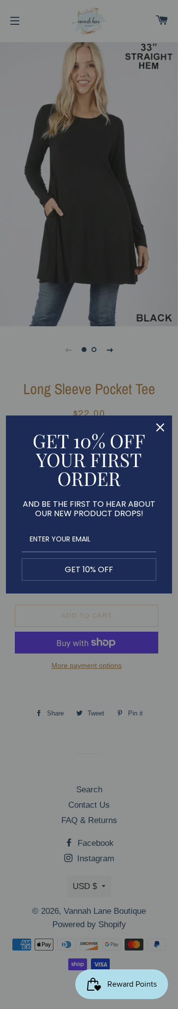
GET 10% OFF (89, 569)
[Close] (160, 427)
